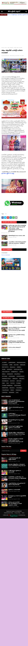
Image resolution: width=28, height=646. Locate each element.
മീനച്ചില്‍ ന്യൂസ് (14, 11)
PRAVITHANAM (17, 385)
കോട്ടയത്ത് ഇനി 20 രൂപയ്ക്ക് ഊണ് (16, 420)
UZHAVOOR (4, 392)
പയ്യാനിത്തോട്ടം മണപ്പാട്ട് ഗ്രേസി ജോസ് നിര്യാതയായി (16, 484)
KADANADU (9, 369)
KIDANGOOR (10, 374)
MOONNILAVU (5, 381)
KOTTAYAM (4, 376)
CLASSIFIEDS (5, 364)
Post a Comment (5, 255)
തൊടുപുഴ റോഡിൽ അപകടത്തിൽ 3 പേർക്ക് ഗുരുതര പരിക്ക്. (15, 504)
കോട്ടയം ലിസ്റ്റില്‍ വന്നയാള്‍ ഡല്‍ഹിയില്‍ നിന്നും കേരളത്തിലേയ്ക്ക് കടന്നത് (15, 440)
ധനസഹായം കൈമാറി (14, 347)
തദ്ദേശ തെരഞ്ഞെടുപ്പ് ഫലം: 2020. (16, 408)
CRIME (10, 364)
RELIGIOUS (12, 387)
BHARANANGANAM (21, 362)
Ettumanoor (12, 367)
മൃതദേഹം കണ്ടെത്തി (14, 489)
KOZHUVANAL (12, 376)
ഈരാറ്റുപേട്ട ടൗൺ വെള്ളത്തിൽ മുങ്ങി (17, 496)
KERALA (3, 374)
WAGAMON (11, 392)
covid (17, 392)
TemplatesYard (14, 515)
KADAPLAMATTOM (18, 369)
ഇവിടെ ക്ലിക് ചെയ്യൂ (7, 173)
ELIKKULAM (22, 364)
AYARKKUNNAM (12, 362)
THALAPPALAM (5, 390)
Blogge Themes (14, 516)
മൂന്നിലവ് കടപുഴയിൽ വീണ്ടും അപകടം (16, 335)
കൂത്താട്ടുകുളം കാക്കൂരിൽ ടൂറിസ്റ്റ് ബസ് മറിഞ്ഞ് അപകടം (16, 342)
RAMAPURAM (5, 387)
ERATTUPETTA (5, 367)
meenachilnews (6, 55)
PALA (6, 47)
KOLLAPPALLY (17, 374)
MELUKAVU (21, 378)
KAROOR (21, 371)
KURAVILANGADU (20, 376)
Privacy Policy (17, 513)
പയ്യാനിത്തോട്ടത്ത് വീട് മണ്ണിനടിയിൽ (14, 458)
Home (2, 47)
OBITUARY (19, 381)
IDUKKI (3, 369)
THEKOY (12, 390)
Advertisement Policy (8, 513)
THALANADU (19, 387)
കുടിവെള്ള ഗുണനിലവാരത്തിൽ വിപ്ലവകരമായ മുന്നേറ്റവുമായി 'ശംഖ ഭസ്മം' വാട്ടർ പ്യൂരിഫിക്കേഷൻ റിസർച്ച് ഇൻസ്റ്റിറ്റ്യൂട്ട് (17, 228)
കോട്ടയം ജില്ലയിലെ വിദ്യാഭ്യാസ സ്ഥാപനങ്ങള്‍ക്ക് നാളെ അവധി (16, 465)
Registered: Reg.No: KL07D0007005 (14, 511)
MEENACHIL (15, 378)
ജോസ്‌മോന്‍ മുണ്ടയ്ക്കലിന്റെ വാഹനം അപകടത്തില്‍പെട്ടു (16, 322)
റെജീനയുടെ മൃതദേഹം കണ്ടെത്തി (14, 471)
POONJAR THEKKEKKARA (7, 385)
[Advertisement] (14, 30)
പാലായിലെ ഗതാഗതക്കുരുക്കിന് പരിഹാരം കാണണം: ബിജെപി (17, 242)
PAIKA (3, 383)
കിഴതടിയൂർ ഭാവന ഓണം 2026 (16, 235)
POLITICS (13, 383)
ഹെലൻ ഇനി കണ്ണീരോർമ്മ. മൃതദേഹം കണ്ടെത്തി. (15, 427)
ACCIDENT (4, 362)
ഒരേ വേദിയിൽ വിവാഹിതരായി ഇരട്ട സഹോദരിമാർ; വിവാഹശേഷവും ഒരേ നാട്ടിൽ (17, 329)
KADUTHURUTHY (5, 371)
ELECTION (16, 364)
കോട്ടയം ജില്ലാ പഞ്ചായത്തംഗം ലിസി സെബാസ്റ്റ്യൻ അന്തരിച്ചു (16, 433)
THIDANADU (18, 390)
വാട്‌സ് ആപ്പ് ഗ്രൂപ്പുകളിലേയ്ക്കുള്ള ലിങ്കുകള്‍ (17, 414)
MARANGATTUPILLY (6, 378)
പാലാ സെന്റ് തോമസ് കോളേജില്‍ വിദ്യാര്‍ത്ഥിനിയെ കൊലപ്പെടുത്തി (16, 402)
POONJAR (18, 383)
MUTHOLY (12, 381)
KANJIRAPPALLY (14, 371)
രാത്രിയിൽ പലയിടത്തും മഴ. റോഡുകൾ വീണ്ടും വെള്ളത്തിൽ (17, 477)
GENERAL (19, 367)
